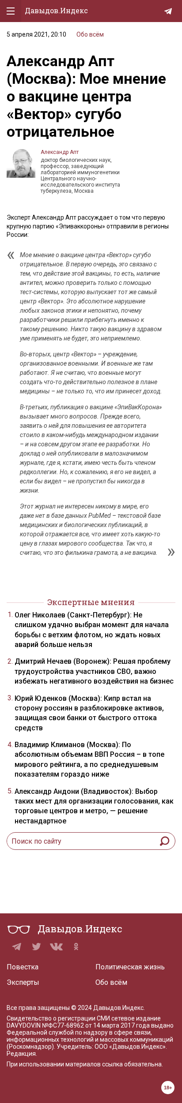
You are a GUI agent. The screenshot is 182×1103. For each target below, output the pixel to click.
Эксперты (23, 982)
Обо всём (90, 34)
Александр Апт (60, 152)
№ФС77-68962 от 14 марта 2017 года (96, 1025)
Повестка (22, 967)
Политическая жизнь (130, 967)
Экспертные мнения (91, 602)
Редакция (21, 1053)
